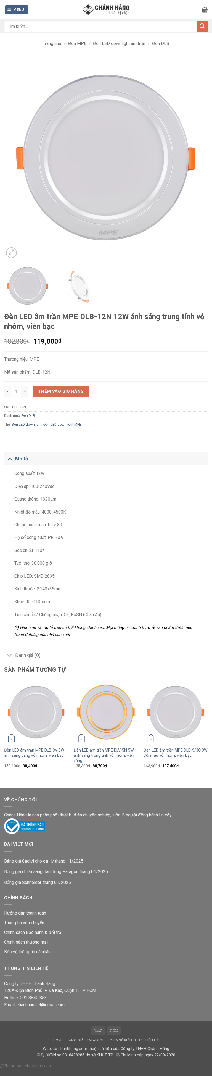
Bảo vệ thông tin (19, 951)
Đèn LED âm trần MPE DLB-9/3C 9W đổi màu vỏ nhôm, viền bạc (176, 753)
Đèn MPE (77, 43)
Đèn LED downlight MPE (62, 424)
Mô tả (21, 459)
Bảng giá (75, 1040)
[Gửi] (202, 26)
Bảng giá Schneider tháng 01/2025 (37, 882)
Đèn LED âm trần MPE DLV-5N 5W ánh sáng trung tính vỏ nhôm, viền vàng (104, 755)
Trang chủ (52, 43)
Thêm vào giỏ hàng (61, 391)
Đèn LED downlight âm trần (119, 43)
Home (58, 1040)
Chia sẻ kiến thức (126, 1040)
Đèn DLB (160, 43)
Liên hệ (152, 1040)
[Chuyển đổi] (9, 459)
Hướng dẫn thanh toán (25, 913)
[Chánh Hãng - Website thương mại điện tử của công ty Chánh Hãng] (106, 9)
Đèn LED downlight (27, 424)
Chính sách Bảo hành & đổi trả (32, 932)
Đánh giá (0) (28, 655)
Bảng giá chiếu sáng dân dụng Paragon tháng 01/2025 (56, 871)
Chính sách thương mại (26, 942)
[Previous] (15, 157)
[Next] (197, 157)
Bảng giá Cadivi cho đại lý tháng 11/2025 (43, 861)
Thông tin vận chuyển (24, 922)
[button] (17, 9)
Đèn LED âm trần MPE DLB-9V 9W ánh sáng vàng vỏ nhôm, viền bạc (34, 753)
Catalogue (96, 1040)
